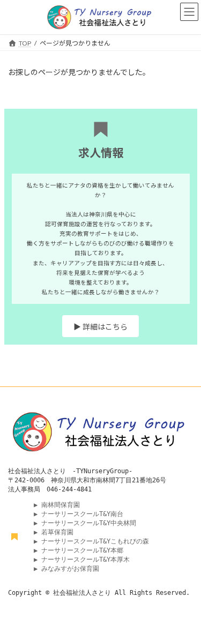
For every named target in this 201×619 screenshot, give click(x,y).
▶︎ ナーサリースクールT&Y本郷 (80, 550)
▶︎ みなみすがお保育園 (66, 568)
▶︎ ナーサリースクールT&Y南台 (78, 514)
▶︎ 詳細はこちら (100, 326)
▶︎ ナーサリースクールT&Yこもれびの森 (91, 541)
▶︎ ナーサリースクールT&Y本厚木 (83, 559)
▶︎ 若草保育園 (53, 532)
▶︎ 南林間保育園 (59, 505)
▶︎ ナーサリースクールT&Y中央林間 (85, 523)
